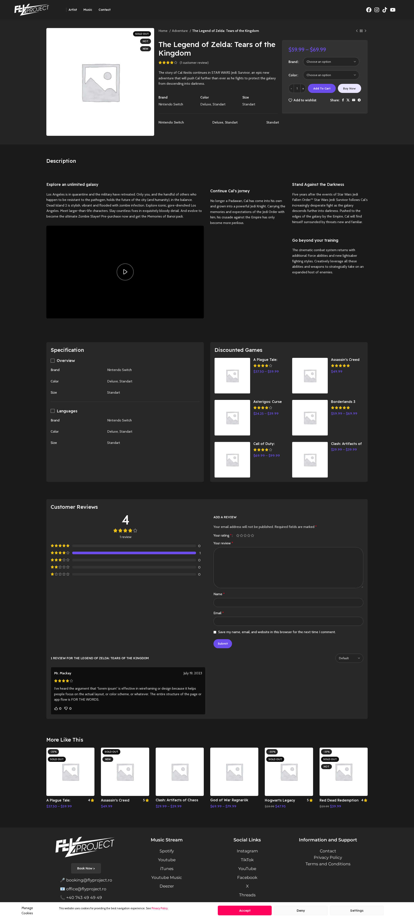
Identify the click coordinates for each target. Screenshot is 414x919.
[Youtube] (392, 9)
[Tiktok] (384, 9)
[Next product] (365, 31)
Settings (357, 910)
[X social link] (348, 100)
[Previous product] (357, 31)
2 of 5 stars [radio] (241, 535)
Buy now (349, 88)
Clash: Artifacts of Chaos (177, 800)
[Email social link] (353, 100)
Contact (328, 850)
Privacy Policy (160, 908)
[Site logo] (32, 9)
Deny (301, 910)
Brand (293, 62)
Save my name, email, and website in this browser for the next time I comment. (277, 632)
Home (163, 31)
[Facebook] (368, 9)
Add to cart (321, 88)
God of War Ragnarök (229, 800)
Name (219, 594)
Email (218, 613)
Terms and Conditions (328, 863)
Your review (223, 543)
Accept (245, 910)
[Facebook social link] (343, 100)
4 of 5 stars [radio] (249, 535)
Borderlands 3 (343, 401)
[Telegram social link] (359, 100)
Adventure (180, 31)
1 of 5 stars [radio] (238, 535)
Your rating (222, 535)
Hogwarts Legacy (280, 800)
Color (293, 75)
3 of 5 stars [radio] (245, 535)
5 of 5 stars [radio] (252, 535)
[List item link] (86, 880)
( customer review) (194, 63)
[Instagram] (376, 9)
